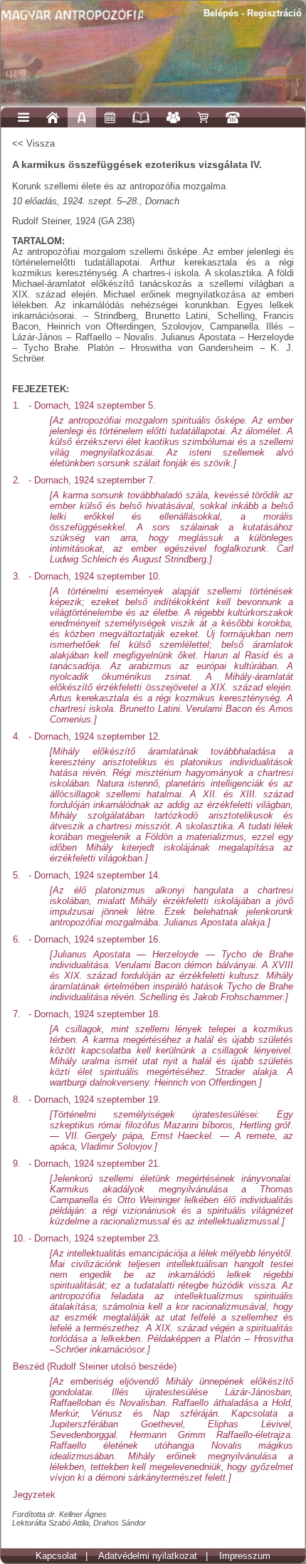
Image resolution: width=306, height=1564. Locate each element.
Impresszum (244, 1555)
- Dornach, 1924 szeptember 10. (160, 648)
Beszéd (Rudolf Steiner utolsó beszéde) (153, 1422)
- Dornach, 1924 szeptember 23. (160, 1294)
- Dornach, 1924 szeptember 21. (160, 1192)
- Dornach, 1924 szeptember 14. (160, 899)
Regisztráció (274, 13)
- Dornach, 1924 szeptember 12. (160, 797)
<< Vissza (33, 143)
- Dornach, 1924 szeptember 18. (160, 1048)
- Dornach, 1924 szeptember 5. (160, 434)
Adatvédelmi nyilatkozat (147, 1555)
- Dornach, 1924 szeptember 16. (160, 968)
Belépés (221, 13)
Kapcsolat (56, 1555)
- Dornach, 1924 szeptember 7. (160, 520)
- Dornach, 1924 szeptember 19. (160, 1123)
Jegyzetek (34, 1494)
